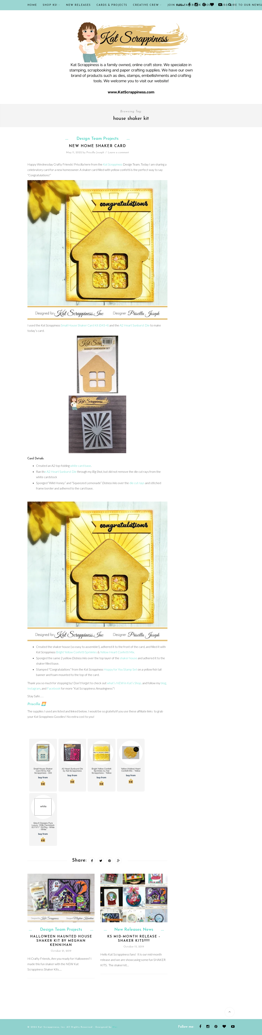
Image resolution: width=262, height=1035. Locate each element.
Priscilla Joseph (95, 152)
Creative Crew (146, 5)
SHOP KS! (50, 5)
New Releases (78, 5)
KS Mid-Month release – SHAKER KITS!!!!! (134, 938)
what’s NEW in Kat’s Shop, (124, 683)
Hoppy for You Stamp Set (120, 669)
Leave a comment (118, 152)
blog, (164, 683)
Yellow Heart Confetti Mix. (117, 652)
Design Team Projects (98, 139)
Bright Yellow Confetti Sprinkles (76, 652)
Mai (115, 1027)
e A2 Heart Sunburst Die (60, 471)
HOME (32, 5)
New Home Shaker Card (97, 146)
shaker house (128, 658)
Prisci (31, 704)
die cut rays (136, 483)
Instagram (33, 688)
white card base (80, 465)
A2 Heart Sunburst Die (135, 325)
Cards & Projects (111, 5)
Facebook (53, 688)
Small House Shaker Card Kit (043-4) (85, 325)
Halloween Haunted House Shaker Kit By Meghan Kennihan (61, 941)
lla (38, 704)
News (148, 930)
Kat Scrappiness (112, 164)
